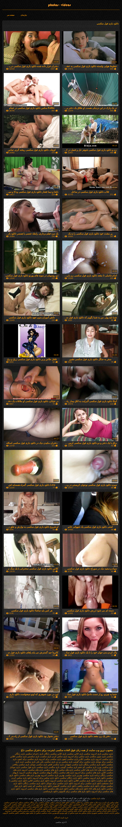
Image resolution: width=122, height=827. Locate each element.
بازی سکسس (33, 756)
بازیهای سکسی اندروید (29, 772)
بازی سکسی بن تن (64, 762)
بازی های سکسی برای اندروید (88, 772)
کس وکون (26, 805)
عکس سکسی (75, 802)
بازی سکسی (95, 798)
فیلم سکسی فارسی (99, 809)
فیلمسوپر (76, 805)
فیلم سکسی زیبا (87, 802)
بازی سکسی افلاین (18, 756)
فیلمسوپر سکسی (32, 807)
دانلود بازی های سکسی (58, 788)
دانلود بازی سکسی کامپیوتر (64, 786)
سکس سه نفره (80, 813)
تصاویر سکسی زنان (42, 802)
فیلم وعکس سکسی (15, 809)
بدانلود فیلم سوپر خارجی (39, 805)
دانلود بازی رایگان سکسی (71, 778)
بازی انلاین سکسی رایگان (55, 754)
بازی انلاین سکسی (75, 754)
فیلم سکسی (72, 811)
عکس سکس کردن (64, 807)
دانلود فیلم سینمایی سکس (59, 802)
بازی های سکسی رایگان (63, 772)
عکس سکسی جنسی (91, 807)
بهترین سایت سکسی (49, 813)
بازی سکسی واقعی (20, 764)
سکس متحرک (20, 807)
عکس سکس (67, 805)
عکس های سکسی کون (48, 807)
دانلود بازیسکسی (50, 791)
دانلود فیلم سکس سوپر (82, 809)
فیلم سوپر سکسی (55, 805)
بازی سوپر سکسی (98, 756)
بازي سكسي (107, 754)
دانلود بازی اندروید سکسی (94, 778)
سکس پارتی (111, 809)
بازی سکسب (45, 756)
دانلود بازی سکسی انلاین (39, 780)
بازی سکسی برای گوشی (84, 762)
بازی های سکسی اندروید (32, 770)
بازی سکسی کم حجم (87, 767)
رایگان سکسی (28, 802)
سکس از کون (69, 813)
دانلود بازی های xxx (97, 788)
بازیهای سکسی (45, 772)
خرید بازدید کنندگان (61, 818)
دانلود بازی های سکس (78, 788)
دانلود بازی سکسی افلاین (85, 780)
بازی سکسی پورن (105, 767)
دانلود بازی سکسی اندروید (61, 780)
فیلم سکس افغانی (84, 811)
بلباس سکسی (34, 811)
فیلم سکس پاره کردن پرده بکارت (105, 802)
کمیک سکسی (45, 811)
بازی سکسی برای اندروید (50, 759)
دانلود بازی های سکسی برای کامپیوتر (74, 791)
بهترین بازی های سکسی (29, 775)
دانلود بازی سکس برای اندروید (46, 778)
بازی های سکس (66, 770)
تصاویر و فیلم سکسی (56, 809)
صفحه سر (10, 15)
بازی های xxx (100, 770)
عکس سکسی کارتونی (11, 813)
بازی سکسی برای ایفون (27, 759)
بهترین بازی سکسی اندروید (52, 775)
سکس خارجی (114, 813)
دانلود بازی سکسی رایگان (34, 783)
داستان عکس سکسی (59, 811)
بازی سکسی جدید (28, 762)
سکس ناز (37, 813)
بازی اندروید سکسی (92, 754)
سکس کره (19, 802)
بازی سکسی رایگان (91, 764)
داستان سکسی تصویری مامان (98, 813)
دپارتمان (24, 15)
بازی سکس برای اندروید (78, 756)
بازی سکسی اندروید (104, 759)
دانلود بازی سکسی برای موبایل (59, 783)
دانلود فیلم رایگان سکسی (108, 807)
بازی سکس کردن (59, 756)
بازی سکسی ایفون (70, 759)
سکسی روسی (77, 807)
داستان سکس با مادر (99, 811)
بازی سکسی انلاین (87, 759)
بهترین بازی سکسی (73, 775)
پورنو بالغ (60, 813)
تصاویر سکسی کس (40, 809)
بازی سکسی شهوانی (73, 764)
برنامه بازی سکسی (91, 775)
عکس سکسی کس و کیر (13, 805)
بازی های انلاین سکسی (84, 770)
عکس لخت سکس (103, 805)
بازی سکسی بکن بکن (45, 762)
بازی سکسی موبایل (38, 764)
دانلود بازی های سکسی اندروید (34, 788)
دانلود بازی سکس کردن (21, 778)
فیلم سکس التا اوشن (88, 805)
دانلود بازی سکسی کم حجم (40, 786)
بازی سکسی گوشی (68, 767)
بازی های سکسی (51, 770)
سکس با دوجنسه (11, 811)
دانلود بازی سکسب (104, 780)
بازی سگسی (54, 767)
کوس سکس (69, 809)
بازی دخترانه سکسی (34, 754)
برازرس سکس (23, 811)
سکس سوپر (28, 809)
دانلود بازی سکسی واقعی (88, 786)
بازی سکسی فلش (56, 764)
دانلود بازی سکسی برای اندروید (87, 783)
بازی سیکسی (42, 767)
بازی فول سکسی (28, 767)
